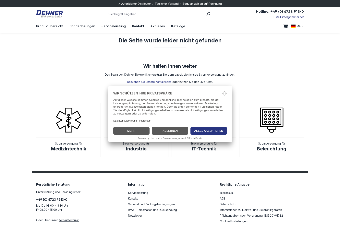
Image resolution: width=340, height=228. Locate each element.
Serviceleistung (138, 192)
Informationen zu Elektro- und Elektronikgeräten (251, 210)
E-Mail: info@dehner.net (288, 17)
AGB (222, 198)
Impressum (227, 192)
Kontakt (133, 198)
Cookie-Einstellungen (234, 221)
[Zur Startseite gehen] (49, 14)
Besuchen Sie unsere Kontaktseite (149, 81)
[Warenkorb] (285, 26)
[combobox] (155, 14)
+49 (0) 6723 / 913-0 (51, 199)
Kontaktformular (69, 220)
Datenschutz (228, 204)
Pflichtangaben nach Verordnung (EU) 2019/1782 (251, 215)
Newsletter (135, 215)
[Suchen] (208, 14)
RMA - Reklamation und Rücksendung (152, 210)
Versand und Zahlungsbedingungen (151, 204)
